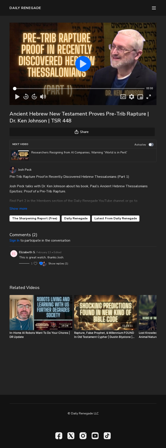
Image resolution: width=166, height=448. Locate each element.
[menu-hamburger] (153, 8)
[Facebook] (58, 435)
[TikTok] (107, 435)
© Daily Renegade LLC (83, 413)
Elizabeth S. (27, 252)
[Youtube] (95, 435)
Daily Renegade (76, 218)
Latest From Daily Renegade (115, 218)
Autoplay (140, 144)
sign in (14, 240)
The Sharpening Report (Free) (34, 218)
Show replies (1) (58, 263)
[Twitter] (70, 435)
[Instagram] (83, 435)
